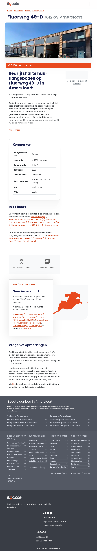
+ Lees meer (14, 130)
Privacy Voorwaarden (53, 525)
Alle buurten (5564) (37, 467)
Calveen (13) (39, 219)
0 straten (27, 328)
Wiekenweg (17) (20, 314)
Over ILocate (49, 517)
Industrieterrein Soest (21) (21, 219)
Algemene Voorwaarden (54, 521)
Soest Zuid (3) (52, 222)
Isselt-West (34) (38, 216)
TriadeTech (54, 548)
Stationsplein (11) (20, 325)
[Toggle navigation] (86, 4)
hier (14, 384)
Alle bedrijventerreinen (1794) (15, 478)
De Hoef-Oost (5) (21, 222)
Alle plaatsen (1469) (58, 473)
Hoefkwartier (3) (37, 222)
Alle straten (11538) (79, 473)
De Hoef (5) (40, 238)
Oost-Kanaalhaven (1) (27, 241)
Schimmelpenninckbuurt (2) (22, 225)
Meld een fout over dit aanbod (77, 82)
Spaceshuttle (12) (25, 320)
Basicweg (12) (33, 317)
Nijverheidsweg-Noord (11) (29, 323)
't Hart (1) (40, 225)
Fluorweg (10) (35, 325)
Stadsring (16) (19, 317)
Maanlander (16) (36, 314)
